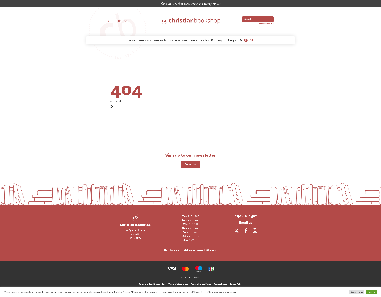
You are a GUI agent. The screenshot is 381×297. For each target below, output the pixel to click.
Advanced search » (266, 23)
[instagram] (119, 21)
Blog (220, 40)
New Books (145, 40)
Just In (194, 40)
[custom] (125, 21)
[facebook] (114, 21)
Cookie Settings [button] (357, 291)
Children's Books (178, 40)
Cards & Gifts (208, 40)
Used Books (160, 40)
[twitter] (108, 21)
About (132, 40)
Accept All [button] (371, 291)
